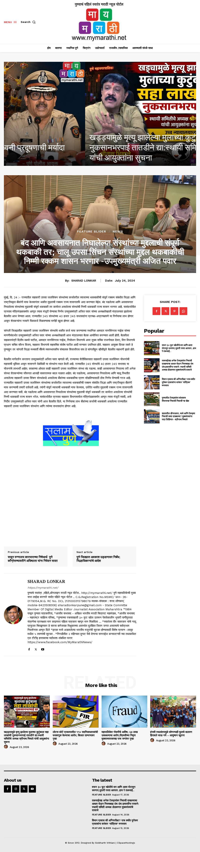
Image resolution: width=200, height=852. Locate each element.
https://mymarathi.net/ (43, 587)
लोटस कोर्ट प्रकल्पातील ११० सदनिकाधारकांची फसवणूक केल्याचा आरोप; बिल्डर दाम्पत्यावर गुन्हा (75, 735)
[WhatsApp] (183, 311)
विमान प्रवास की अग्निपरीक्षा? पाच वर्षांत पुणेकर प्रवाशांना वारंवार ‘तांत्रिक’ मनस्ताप (178, 382)
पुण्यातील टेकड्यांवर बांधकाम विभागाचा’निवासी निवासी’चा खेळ (175, 399)
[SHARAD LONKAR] (13, 614)
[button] (29, 22)
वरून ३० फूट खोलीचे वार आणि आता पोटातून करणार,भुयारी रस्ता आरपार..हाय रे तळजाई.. (179, 348)
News (118, 231)
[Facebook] (29, 648)
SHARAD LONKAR (83, 280)
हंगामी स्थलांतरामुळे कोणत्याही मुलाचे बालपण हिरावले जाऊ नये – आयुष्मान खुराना (171, 733)
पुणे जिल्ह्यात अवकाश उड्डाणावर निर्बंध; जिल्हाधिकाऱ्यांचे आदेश (98, 559)
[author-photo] (6, 747)
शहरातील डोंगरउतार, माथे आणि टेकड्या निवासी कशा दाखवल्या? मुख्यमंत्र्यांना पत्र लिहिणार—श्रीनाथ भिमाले (178, 416)
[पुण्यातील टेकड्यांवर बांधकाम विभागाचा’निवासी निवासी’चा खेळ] (152, 399)
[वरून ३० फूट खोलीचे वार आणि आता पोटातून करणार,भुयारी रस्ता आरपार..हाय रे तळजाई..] (152, 348)
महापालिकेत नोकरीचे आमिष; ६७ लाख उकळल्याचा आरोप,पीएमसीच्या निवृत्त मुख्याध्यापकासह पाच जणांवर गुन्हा (120, 735)
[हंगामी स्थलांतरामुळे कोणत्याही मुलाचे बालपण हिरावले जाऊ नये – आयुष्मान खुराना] (173, 712)
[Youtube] (42, 648)
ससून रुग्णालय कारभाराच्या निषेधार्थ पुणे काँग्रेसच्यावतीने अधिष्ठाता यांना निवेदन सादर (33, 559)
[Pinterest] (174, 311)
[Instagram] (15, 788)
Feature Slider (91, 231)
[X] (35, 648)
